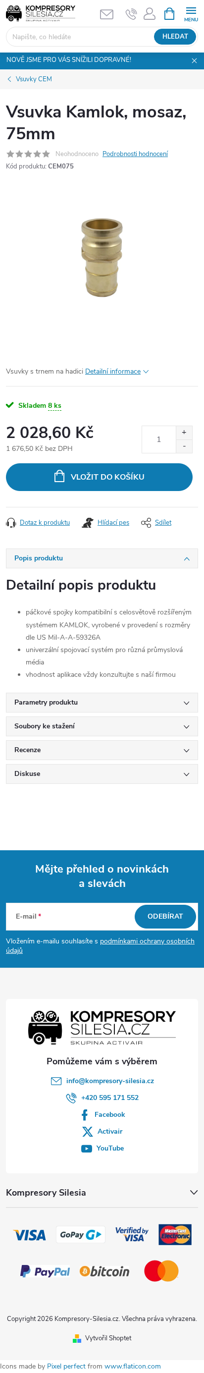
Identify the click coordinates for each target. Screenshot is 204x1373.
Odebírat (165, 916)
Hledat (175, 36)
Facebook (110, 1114)
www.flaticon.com (132, 1366)
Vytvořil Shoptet (108, 1338)
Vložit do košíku (108, 477)
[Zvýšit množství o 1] (184, 432)
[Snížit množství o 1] (184, 446)
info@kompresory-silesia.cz (110, 1081)
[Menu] (191, 13)
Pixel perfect (66, 1366)
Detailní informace (113, 371)
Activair (110, 1131)
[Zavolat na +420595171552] (131, 13)
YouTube (110, 1148)
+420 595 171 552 (110, 1097)
